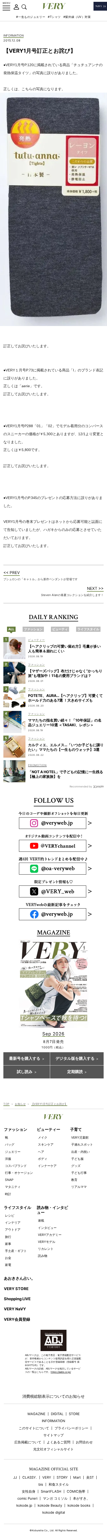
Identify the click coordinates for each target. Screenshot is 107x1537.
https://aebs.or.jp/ (61, 1371)
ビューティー (48, 1129)
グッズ (76, 1166)
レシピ (9, 1215)
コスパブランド (16, 1166)
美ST (90, 1477)
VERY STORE (16, 1288)
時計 (8, 1194)
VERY (46, 1477)
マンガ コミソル (55, 1498)
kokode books (79, 1505)
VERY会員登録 (17, 1319)
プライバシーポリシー (71, 1428)
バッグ (9, 1144)
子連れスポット (82, 1144)
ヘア (41, 1152)
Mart (77, 1477)
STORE (74, 1414)
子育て (76, 1129)
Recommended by (81, 786)
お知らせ (20, 1103)
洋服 (8, 1159)
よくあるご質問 (58, 1442)
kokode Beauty (50, 1505)
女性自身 (28, 1491)
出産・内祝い (80, 1152)
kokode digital (53, 1512)
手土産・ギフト (16, 1251)
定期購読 (75, 1071)
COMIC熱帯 (76, 1491)
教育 (74, 1180)
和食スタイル (59, 1484)
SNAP (9, 1180)
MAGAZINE (36, 1414)
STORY (62, 1477)
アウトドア (13, 1229)
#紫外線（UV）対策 (77, 17)
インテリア (13, 1222)
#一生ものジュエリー (30, 17)
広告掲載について (27, 1442)
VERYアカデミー (50, 1235)
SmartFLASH (51, 1491)
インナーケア (47, 1166)
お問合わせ (84, 1442)
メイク (42, 1137)
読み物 (42, 1256)
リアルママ (79, 1187)
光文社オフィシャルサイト (53, 1449)
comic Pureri (27, 1498)
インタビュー (47, 1228)
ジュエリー (13, 1152)
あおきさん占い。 (19, 1278)
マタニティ (13, 1187)
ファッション (15, 1129)
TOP (6, 1103)
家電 (8, 1265)
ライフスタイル (17, 1207)
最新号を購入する (24, 1058)
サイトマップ (53, 1435)
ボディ (42, 1159)
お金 (8, 1258)
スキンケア (46, 1144)
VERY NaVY (15, 1309)
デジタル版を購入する (75, 1058)
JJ (15, 1477)
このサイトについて (34, 1428)
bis (40, 1484)
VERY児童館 (80, 1137)
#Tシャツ (54, 17)
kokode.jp (24, 1505)
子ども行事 (79, 1173)
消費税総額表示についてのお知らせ (53, 1396)
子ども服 (77, 1159)
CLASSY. (29, 1477)
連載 (41, 1220)
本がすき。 (81, 1498)
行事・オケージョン (19, 1173)
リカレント (46, 1249)
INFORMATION (13, 35)
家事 (8, 1244)
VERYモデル (46, 1242)
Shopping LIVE (17, 1299)
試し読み (24, 1071)
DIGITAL (57, 1414)
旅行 (8, 1237)
